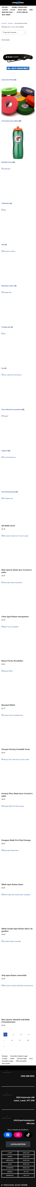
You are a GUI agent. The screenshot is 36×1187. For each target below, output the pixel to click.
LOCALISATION (18, 1144)
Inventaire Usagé (7, 1061)
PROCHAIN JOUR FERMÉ (16, 1185)
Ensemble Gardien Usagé (19, 7)
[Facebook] (8, 1134)
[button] (8, 7)
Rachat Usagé (22, 10)
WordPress (24, 1130)
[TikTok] (28, 1134)
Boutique (5, 1056)
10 (28, 1040)
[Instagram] (18, 1134)
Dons (31, 10)
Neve (9, 1130)
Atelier (12, 10)
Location (5, 10)
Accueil (4, 23)
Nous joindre (6, 15)
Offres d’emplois (22, 12)
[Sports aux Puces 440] (18, 2)
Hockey (10, 23)
